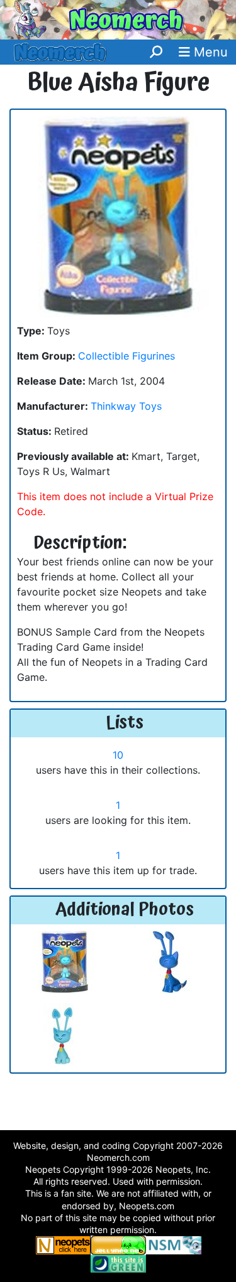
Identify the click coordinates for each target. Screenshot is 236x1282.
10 (118, 755)
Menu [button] (209, 52)
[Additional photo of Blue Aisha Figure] (64, 960)
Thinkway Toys (126, 406)
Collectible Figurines (126, 356)
